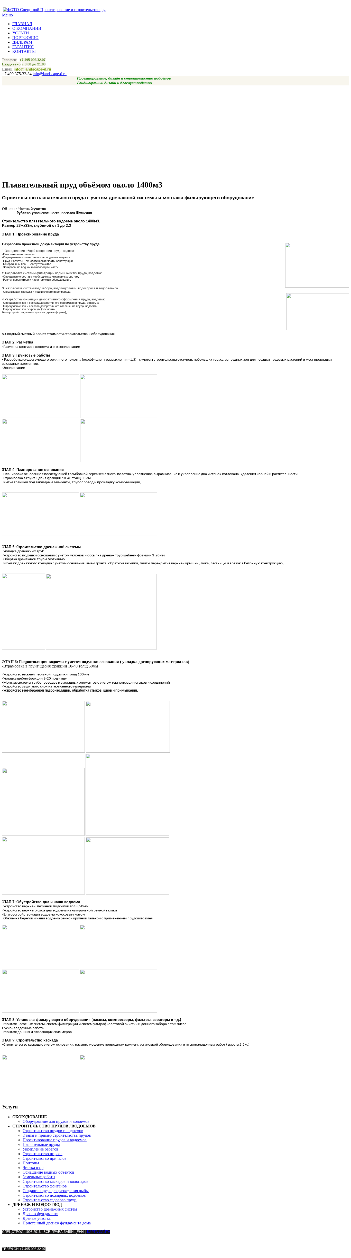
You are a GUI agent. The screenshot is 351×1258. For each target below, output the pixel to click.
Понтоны (31, 1163)
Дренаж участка (37, 1218)
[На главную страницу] (54, 9)
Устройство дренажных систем (50, 1209)
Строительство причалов (45, 1158)
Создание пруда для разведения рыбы (56, 1190)
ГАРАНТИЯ (23, 47)
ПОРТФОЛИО (25, 37)
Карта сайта (98, 1232)
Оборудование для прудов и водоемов (56, 1121)
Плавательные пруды (41, 1144)
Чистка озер (33, 1167)
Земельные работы (39, 1177)
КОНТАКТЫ (24, 51)
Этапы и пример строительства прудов (57, 1135)
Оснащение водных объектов (48, 1172)
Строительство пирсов (42, 1154)
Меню (7, 15)
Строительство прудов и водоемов (53, 1130)
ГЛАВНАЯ (22, 24)
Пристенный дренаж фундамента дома (57, 1223)
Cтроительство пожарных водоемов (54, 1195)
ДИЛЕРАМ (22, 42)
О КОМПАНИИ (26, 28)
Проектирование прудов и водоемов (55, 1140)
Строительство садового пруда (50, 1200)
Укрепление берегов (40, 1149)
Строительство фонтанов (45, 1186)
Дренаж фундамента (40, 1214)
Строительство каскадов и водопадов (55, 1181)
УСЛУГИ (20, 33)
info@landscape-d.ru (50, 74)
